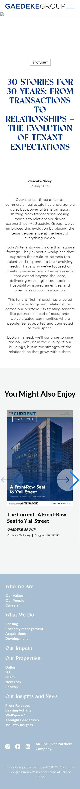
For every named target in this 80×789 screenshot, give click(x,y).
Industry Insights (19, 725)
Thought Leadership (22, 720)
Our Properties (22, 658)
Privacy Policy (30, 772)
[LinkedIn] (28, 746)
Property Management (24, 628)
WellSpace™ (15, 715)
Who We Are (19, 587)
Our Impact (18, 648)
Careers (12, 605)
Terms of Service (59, 772)
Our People (14, 600)
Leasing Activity (18, 710)
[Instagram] (7, 746)
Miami (10, 677)
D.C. (8, 672)
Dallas (10, 667)
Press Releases (17, 705)
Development (16, 638)
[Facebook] (17, 746)
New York (13, 682)
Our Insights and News (31, 696)
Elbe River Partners (56, 744)
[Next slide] (68, 480)
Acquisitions (15, 633)
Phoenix (12, 686)
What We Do (19, 615)
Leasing (11, 624)
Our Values (14, 595)
